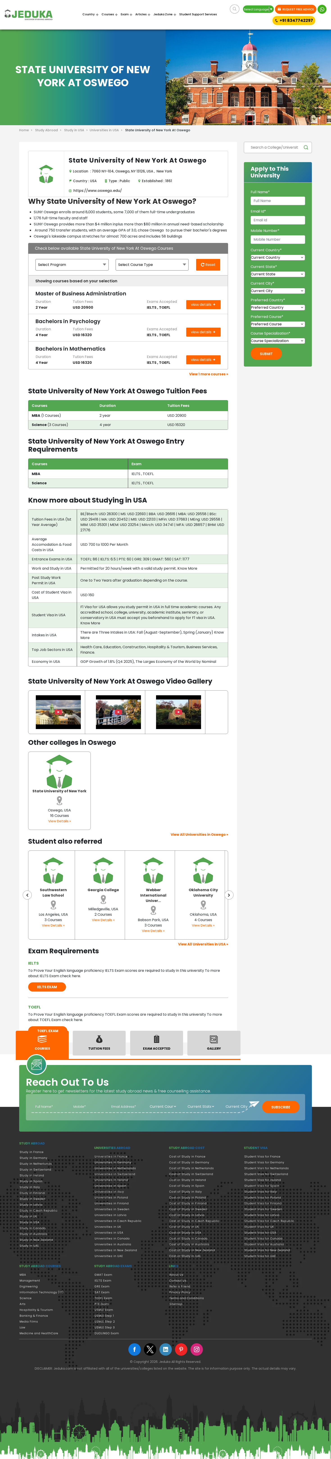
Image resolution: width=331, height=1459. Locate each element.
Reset (209, 264)
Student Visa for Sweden (263, 1209)
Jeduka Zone (162, 14)
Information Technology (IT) (41, 1292)
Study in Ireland (32, 1175)
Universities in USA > (107, 130)
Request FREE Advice (298, 9)
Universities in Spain (111, 1186)
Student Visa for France (262, 1156)
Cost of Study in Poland (187, 1197)
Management (30, 1280)
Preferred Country (268, 300)
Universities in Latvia (111, 1215)
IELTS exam (47, 987)
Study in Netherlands (36, 1164)
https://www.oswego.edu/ (97, 190)
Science (26, 1298)
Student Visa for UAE (260, 1256)
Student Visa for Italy (260, 1192)
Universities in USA (109, 1233)
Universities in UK (108, 1227)
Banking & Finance (34, 1316)
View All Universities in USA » (203, 944)
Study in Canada (33, 1228)
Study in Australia (33, 1234)
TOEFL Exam (103, 1298)
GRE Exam (102, 1286)
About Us (176, 1275)
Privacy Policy (180, 1292)
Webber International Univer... (103, 895)
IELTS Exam (103, 1280)
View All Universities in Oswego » (199, 834)
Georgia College (53, 890)
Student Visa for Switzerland (266, 1174)
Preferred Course (267, 316)
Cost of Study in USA (185, 1233)
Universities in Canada (112, 1238)
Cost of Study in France (187, 1156)
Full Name (260, 192)
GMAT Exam (103, 1275)
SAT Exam (102, 1292)
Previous (27, 894)
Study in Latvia (31, 1205)
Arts (23, 1304)
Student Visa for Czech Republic (269, 1221)
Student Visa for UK (259, 1227)
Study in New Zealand (36, 1240)
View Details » (59, 821)
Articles (141, 14)
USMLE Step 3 (105, 1327)
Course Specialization (270, 333)
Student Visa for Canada (263, 1238)
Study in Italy (30, 1187)
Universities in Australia (113, 1244)
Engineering (29, 1286)
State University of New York (59, 791)
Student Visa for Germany (264, 1162)
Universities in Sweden (112, 1209)
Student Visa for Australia (264, 1244)
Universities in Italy (109, 1192)
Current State (264, 266)
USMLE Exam (104, 1310)
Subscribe (280, 1107)
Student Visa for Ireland (262, 1180)
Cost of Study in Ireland (187, 1180)
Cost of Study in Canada (188, 1238)
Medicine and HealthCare (39, 1333)
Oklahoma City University (153, 892)
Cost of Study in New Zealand (192, 1250)
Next (229, 894)
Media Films (29, 1321)
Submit (266, 353)
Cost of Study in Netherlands (191, 1168)
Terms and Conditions (186, 1298)
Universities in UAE (109, 1256)
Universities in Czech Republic (118, 1221)
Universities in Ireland (111, 1180)
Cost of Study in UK (184, 1227)
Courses (108, 14)
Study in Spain (31, 1181)
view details (201, 304)
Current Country (266, 250)
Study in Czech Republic (39, 1210)
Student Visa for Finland (263, 1203)
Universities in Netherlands (115, 1168)
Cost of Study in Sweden (188, 1209)
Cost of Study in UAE (185, 1256)
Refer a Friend (179, 1286)
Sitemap (176, 1304)
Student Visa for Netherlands (266, 1168)
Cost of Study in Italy (185, 1192)
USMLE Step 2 (105, 1321)
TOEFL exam (47, 1031)
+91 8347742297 (296, 20)
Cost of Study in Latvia (186, 1215)
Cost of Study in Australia (189, 1244)
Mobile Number (265, 230)
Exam (125, 14)
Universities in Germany (113, 1162)
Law (22, 1327)
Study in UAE (29, 1246)
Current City (262, 283)
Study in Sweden (32, 1199)
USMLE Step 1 (104, 1316)
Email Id (258, 211)
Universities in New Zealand (116, 1250)
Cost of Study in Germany (189, 1162)
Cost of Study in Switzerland (191, 1174)
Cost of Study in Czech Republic (194, 1221)
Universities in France (111, 1156)
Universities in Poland (111, 1197)
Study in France (32, 1152)
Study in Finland (32, 1193)
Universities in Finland (112, 1203)
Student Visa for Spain (261, 1186)
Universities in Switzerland (115, 1174)
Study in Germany (34, 1158)
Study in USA (29, 1222)
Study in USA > (77, 130)
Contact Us (177, 1280)
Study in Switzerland (35, 1169)
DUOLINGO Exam (107, 1333)
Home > (26, 130)
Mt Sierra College (203, 890)
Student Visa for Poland (262, 1197)
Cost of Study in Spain (186, 1186)
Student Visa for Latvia (261, 1215)
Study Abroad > (49, 130)
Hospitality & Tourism (36, 1310)
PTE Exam (102, 1304)
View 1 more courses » (208, 374)
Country (88, 14)
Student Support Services (198, 14)
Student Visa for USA (260, 1233)
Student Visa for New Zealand (267, 1250)
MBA (23, 1275)
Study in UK (28, 1216)
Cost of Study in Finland (188, 1203)
